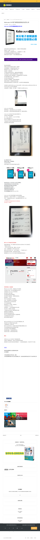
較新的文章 (4, 435)
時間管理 (14, 24)
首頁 (20, 435)
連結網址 (20, 512)
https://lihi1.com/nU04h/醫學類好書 (20, 445)
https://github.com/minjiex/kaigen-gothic (12, 164)
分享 (9, 398)
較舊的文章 (37, 435)
